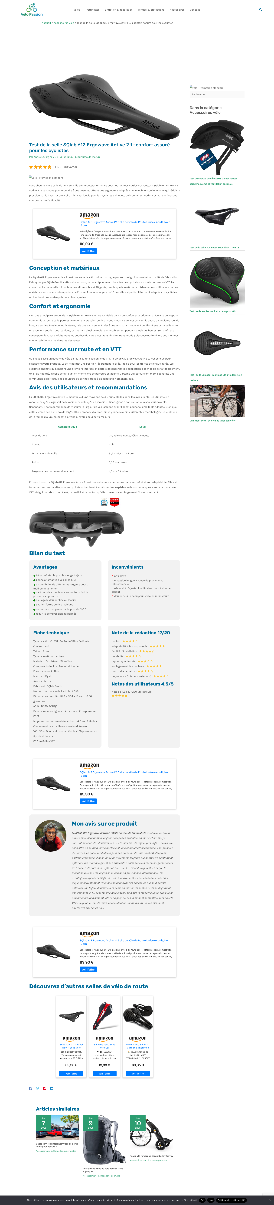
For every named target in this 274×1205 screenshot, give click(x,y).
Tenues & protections (151, 9)
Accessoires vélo (44, 1151)
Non (211, 1200)
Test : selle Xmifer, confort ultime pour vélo (213, 311)
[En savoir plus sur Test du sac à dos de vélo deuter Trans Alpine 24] (104, 1139)
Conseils (195, 9)
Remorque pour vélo (157, 1160)
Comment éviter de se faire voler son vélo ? (213, 420)
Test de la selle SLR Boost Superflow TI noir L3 (214, 247)
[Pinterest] (44, 1088)
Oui (202, 1200)
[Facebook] (30, 1088)
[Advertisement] (137, 50)
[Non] (270, 1200)
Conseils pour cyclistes (64, 1151)
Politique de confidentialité (231, 1200)
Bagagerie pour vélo (110, 1175)
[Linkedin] (51, 1088)
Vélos (77, 9)
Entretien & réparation (119, 9)
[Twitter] (37, 1088)
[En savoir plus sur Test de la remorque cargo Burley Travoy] (151, 1133)
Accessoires (177, 9)
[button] (260, 10)
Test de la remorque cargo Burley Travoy (151, 1156)
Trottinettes (92, 9)
